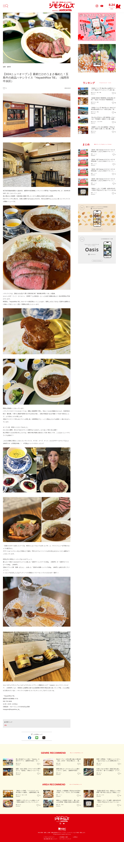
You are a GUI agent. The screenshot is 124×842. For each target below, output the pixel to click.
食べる (94, 92)
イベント (95, 154)
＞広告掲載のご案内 (63, 837)
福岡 (4, 67)
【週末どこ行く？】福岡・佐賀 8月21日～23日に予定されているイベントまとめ (109, 802)
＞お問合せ (75, 837)
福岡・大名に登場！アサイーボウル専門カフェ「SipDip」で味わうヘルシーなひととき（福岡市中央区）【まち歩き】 (28, 770)
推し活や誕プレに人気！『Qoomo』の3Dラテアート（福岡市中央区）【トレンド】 (27, 760)
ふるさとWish (99, 121)
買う (59, 804)
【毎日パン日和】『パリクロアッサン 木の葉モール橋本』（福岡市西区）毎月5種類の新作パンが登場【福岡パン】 (28, 792)
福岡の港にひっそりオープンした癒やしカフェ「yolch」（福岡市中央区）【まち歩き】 (68, 770)
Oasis (62, 804)
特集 (100, 92)
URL (5, 725)
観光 (98, 92)
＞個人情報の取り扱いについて (50, 838)
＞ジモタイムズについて (48, 837)
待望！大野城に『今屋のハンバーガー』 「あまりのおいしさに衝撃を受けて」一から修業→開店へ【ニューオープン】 (109, 760)
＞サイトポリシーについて (65, 838)
